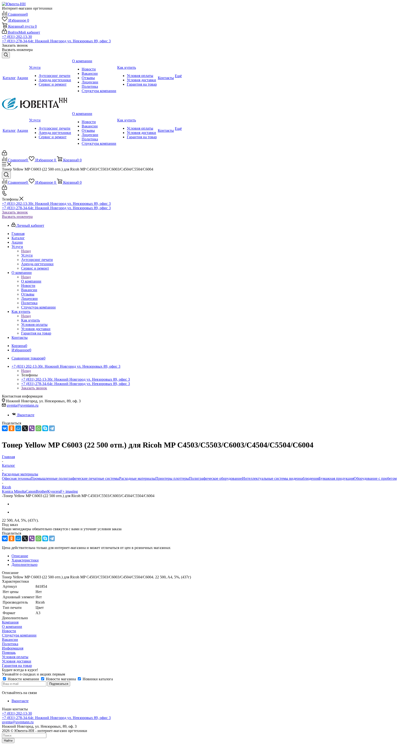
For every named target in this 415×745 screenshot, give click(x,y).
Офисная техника (16, 478)
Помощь (9, 652)
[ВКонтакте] (5, 428)
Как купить (30, 320)
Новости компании (23, 679)
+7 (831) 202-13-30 (17, 37)
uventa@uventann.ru (22, 405)
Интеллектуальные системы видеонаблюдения (280, 478)
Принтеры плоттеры (172, 478)
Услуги (27, 255)
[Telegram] (52, 428)
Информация (12, 648)
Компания (10, 622)
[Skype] (45, 428)
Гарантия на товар (17, 665)
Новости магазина (61, 679)
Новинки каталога (97, 679)
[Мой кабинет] (4, 154)
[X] (25, 428)
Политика (10, 644)
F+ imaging (69, 491)
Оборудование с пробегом (375, 478)
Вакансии (10, 640)
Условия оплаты (15, 657)
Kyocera (53, 491)
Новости (9, 631)
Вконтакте (25, 415)
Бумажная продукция (336, 478)
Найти (8, 740)
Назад (26, 251)
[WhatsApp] (38, 428)
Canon (31, 491)
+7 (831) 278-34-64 (56, 41)
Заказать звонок (15, 212)
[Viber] (32, 428)
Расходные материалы (137, 478)
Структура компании (19, 635)
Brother (41, 491)
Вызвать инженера (17, 217)
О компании (31, 281)
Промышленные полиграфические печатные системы (75, 478)
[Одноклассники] (11, 428)
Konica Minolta (14, 491)
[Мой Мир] (18, 428)
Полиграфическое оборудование (215, 478)
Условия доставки (16, 661)
